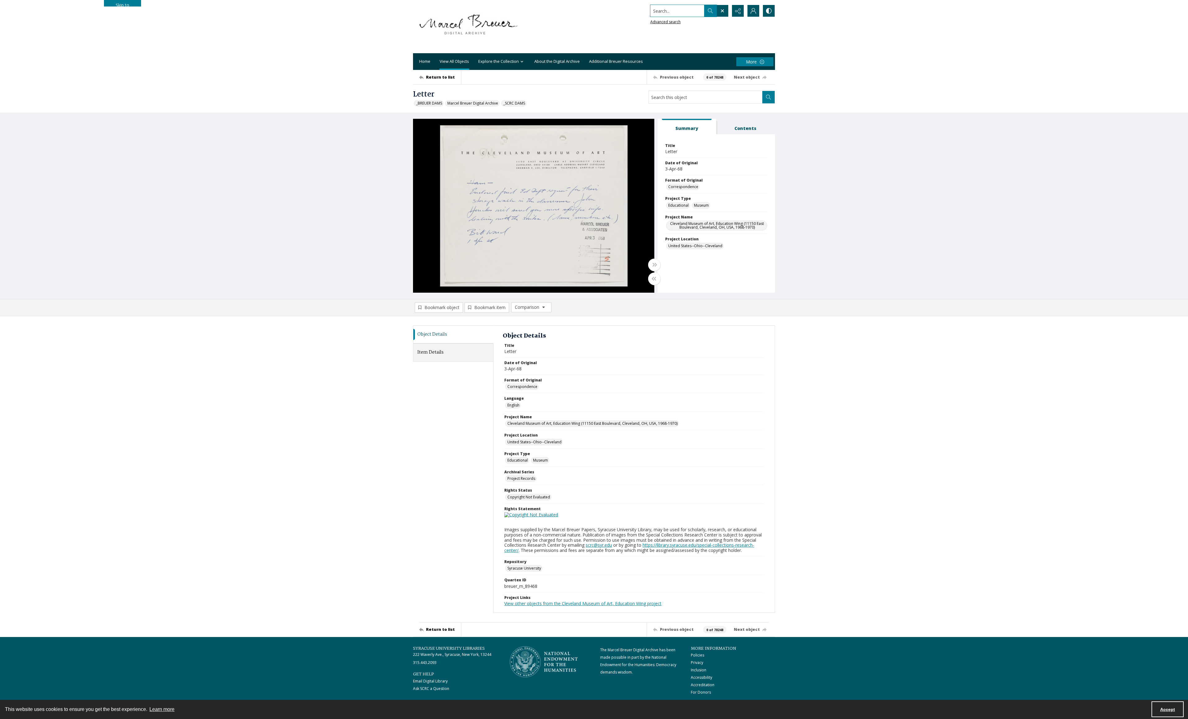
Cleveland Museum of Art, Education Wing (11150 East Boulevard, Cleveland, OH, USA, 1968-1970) (717, 225)
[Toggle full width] (654, 265)
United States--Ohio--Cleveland (695, 245)
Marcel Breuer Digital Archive (472, 103)
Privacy (697, 662)
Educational (678, 205)
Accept (1167, 709)
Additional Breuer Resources (616, 61)
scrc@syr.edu (599, 545)
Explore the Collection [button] (498, 61)
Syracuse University (524, 568)
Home (424, 61)
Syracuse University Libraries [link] (449, 648)
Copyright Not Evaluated (528, 497)
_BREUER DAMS (429, 103)
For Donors (701, 692)
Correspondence (683, 186)
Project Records (521, 478)
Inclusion (698, 670)
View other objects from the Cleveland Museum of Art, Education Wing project (582, 603)
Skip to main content (122, 4)
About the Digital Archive (557, 61)
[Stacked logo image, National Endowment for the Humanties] (544, 661)
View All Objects (454, 61)
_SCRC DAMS (514, 103)
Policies (697, 655)
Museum (701, 205)
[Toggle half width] (654, 279)
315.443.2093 (425, 662)
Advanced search (665, 21)
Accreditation (702, 684)
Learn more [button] (161, 709)
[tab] (686, 127)
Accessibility (701, 677)
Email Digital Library (430, 681)
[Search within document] (768, 97)
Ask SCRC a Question (431, 688)
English (513, 405)
